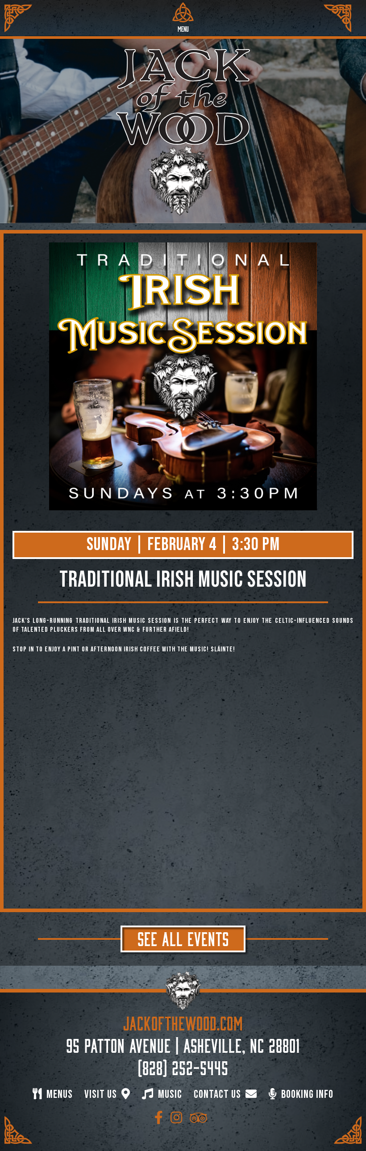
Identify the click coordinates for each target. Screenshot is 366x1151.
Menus (58, 1094)
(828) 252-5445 (183, 1066)
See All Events (183, 937)
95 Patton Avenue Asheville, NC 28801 (183, 1044)
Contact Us (218, 1094)
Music (169, 1094)
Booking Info (306, 1094)
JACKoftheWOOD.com (183, 1021)
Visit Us (101, 1094)
